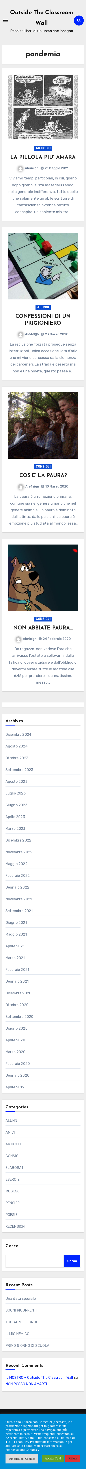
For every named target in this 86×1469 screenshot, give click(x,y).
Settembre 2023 (19, 770)
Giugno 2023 (16, 805)
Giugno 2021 (16, 922)
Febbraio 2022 (18, 875)
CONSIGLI (43, 466)
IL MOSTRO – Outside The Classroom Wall (39, 1377)
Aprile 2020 (15, 1040)
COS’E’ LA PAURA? (43, 475)
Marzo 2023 (15, 828)
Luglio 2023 (16, 793)
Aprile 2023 (15, 817)
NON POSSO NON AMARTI (26, 1384)
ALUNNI (43, 307)
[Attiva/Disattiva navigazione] (5, 20)
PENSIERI (13, 1203)
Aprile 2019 (15, 1087)
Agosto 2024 (17, 746)
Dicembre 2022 (19, 840)
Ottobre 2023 (17, 758)
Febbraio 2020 (18, 1064)
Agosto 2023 (16, 781)
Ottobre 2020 (17, 1005)
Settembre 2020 (20, 1017)
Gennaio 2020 (17, 1075)
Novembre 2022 (19, 852)
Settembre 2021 (19, 911)
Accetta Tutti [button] (53, 1458)
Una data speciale (21, 1298)
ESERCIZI (13, 1179)
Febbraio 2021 (17, 970)
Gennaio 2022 (17, 887)
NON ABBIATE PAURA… (43, 628)
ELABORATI (15, 1168)
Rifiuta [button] (72, 1458)
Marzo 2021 (15, 958)
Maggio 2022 (17, 864)
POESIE (11, 1215)
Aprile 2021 (15, 946)
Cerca (12, 1246)
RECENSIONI (16, 1226)
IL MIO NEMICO (18, 1334)
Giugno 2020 (17, 1028)
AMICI (10, 1132)
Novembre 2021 (19, 899)
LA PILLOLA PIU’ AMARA (43, 157)
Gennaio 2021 (17, 981)
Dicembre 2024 (19, 734)
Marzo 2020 (16, 1052)
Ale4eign (32, 168)
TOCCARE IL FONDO (22, 1322)
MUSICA (12, 1191)
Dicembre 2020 (19, 993)
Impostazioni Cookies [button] (22, 1458)
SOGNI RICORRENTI (21, 1310)
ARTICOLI (43, 148)
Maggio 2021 (16, 934)
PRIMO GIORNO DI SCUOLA (27, 1345)
